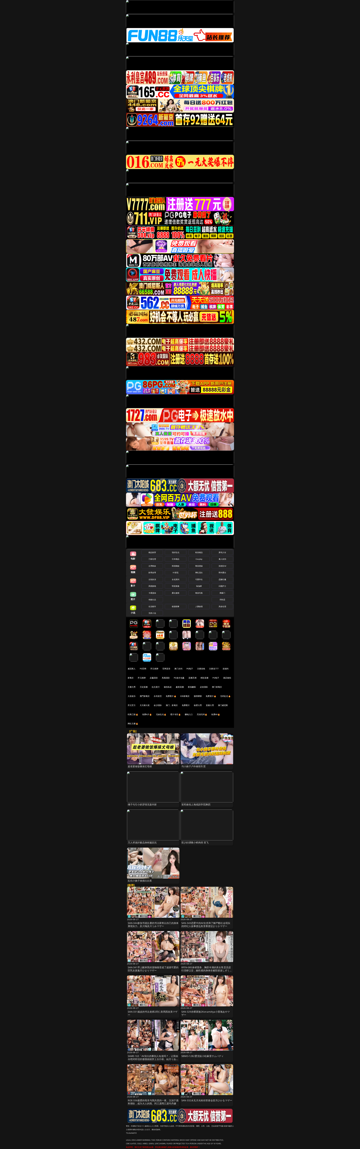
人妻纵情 (199, 606)
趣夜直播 (180, 687)
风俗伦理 (222, 606)
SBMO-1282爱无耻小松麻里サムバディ (202, 1056)
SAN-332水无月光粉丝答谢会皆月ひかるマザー (206, 1100)
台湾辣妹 (152, 566)
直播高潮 (192, 677)
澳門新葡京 (145, 696)
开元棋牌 (154, 668)
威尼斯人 (132, 668)
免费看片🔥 (171, 696)
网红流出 (199, 572)
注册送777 (214, 668)
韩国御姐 (175, 566)
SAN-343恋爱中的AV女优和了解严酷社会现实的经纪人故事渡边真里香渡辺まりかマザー (205, 924)
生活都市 (152, 606)
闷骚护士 (222, 586)
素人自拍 (222, 559)
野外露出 (222, 572)
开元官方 (132, 705)
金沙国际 (158, 705)
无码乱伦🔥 (225, 696)
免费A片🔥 (147, 714)
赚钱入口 (189, 714)
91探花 (175, 572)
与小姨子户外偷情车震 (193, 766)
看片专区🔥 (175, 714)
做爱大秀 (198, 705)
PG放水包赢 (179, 677)
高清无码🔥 (202, 714)
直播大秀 (210, 705)
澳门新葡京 (217, 687)
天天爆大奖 (145, 705)
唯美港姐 (199, 566)
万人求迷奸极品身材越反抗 (142, 842)
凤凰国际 (166, 677)
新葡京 (131, 677)
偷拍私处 (168, 687)
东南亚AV (222, 566)
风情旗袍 (152, 586)
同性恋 (222, 599)
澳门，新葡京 (172, 705)
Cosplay (199, 559)
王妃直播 (144, 687)
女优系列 (175, 579)
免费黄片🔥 (211, 696)
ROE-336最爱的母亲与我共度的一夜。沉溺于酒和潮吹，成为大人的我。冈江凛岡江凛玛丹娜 (153, 1102)
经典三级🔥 (133, 714)
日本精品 (175, 559)
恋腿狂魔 (222, 579)
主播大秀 (132, 687)
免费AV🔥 (215, 714)
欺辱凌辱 (152, 572)
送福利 (226, 668)
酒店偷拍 (227, 677)
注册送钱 (201, 668)
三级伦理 (152, 559)
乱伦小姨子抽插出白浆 (140, 880)
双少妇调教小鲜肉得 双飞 (195, 842)
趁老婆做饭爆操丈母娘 (140, 766)
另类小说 (152, 613)
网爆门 (222, 593)
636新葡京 (185, 696)
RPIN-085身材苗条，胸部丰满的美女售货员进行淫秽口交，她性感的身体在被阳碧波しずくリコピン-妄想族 (206, 970)
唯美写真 (199, 593)
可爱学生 (199, 579)
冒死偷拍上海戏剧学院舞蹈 (195, 804)
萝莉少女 (222, 552)
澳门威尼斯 (223, 705)
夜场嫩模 (192, 687)
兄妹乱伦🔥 (161, 714)
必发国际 (204, 687)
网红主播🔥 (133, 723)
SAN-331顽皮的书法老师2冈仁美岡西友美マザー (153, 1013)
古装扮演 (152, 579)
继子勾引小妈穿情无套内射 (142, 804)
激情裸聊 (198, 696)
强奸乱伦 (175, 552)
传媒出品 (152, 599)
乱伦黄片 (156, 687)
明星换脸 (175, 586)
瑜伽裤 (199, 586)
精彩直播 (205, 677)
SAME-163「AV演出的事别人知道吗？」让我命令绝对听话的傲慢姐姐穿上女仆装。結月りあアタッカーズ (153, 1059)
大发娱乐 (132, 696)
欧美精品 (199, 552)
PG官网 (143, 668)
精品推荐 (152, 552)
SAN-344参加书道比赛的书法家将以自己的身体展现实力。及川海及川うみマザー (153, 924)
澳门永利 (178, 668)
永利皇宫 (158, 696)
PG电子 (189, 668)
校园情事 (175, 606)
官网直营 (166, 668)
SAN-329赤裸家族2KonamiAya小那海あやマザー (205, 1013)
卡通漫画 (152, 593)
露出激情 (175, 593)
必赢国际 (154, 677)
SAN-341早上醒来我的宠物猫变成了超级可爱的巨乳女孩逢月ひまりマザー (153, 969)
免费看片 (186, 705)
